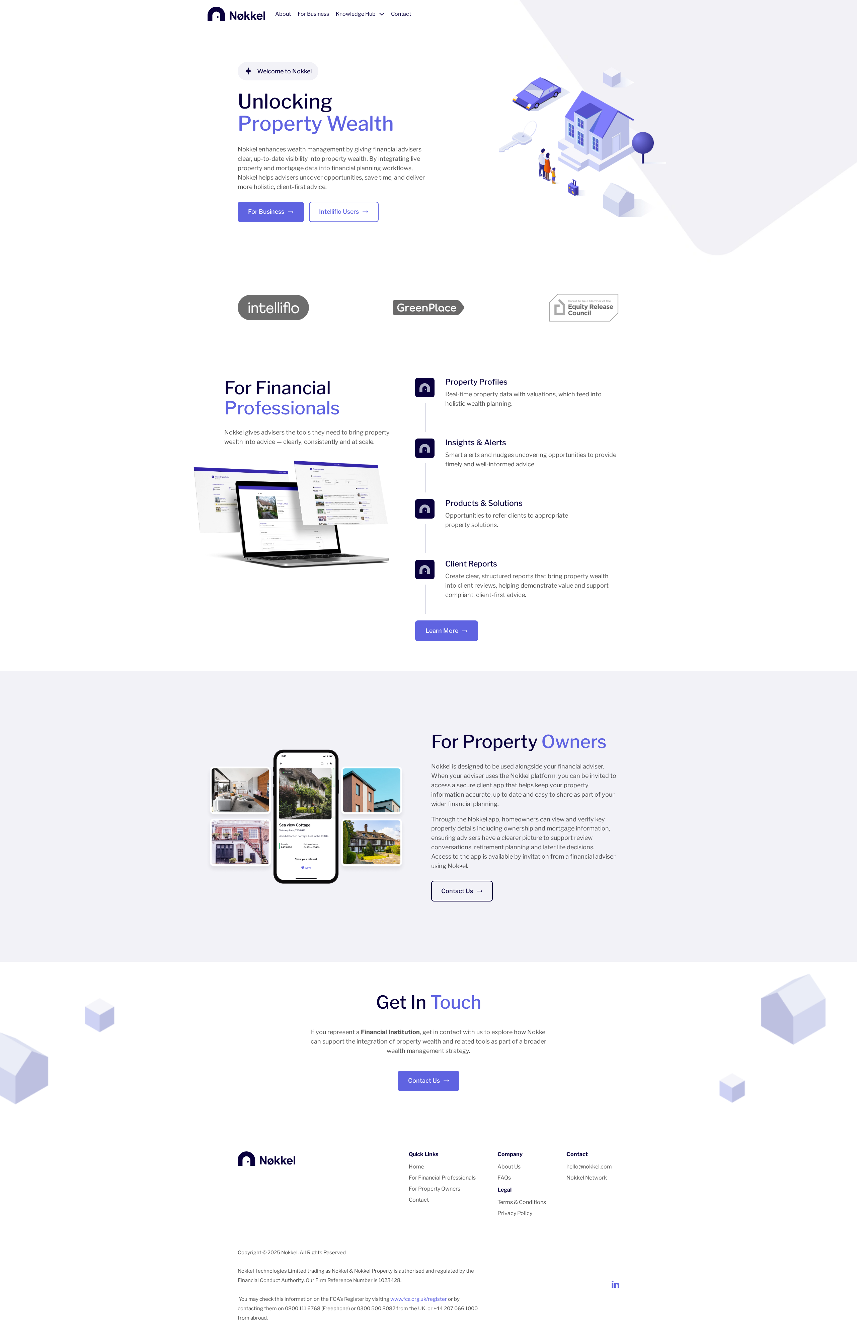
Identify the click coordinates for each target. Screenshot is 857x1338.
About (283, 14)
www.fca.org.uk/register (418, 1299)
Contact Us (457, 890)
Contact (401, 14)
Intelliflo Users (339, 211)
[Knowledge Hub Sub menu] (381, 14)
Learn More (441, 630)
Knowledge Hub (356, 14)
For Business (313, 14)
